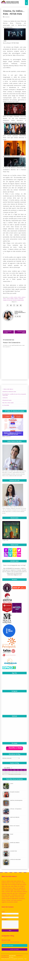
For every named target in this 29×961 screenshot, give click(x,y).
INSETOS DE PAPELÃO (14, 817)
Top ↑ (25, 958)
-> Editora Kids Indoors (7, 389)
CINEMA (12, 298)
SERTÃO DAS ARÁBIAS (14, 842)
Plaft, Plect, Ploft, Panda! (8, 402)
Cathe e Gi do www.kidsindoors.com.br (20, 312)
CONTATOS (4, 397)
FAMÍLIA (16, 298)
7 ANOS (22, 297)
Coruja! (11, 834)
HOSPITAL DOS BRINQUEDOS (16, 800)
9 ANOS (8, 298)
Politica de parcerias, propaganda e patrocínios (12, 958)
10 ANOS (11, 297)
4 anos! (11, 783)
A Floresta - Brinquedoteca (16, 808)
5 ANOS (15, 297)
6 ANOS (19, 297)
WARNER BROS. (20, 300)
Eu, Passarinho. (5, 405)
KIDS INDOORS (12, 955)
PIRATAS (14, 300)
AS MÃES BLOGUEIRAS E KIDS (9, 391)
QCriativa (11, 957)
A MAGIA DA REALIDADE (15, 859)
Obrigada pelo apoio (6, 400)
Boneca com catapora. (15, 825)
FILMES (5, 300)
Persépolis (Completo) (14, 792)
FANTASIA (21, 298)
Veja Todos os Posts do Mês (14, 774)
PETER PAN (9, 300)
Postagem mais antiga (21, 332)
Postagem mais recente (7, 332)
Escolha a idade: (15, 748)
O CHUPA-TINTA (13, 851)
